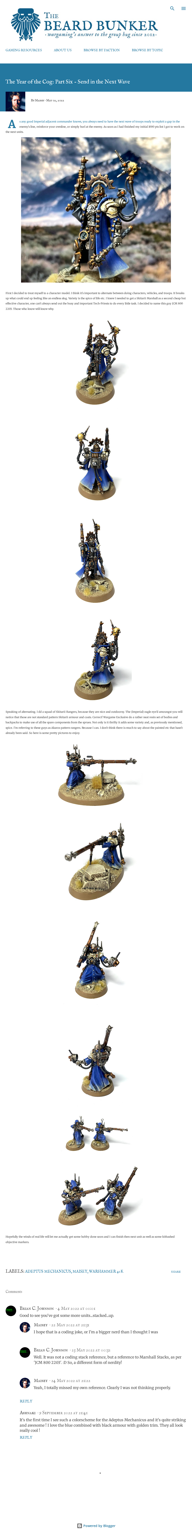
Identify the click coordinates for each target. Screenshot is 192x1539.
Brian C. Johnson (37, 1308)
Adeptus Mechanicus (48, 1271)
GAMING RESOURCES (24, 50)
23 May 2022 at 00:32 (91, 1350)
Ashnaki (28, 1413)
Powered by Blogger (98, 1525)
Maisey (80, 1271)
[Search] (172, 8)
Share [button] (176, 1272)
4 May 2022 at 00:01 (76, 1308)
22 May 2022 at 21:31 (70, 1325)
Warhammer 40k (106, 1271)
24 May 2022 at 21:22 (70, 1381)
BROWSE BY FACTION (102, 50)
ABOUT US (63, 50)
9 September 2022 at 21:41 (63, 1413)
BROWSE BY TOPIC (147, 50)
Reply (26, 1401)
